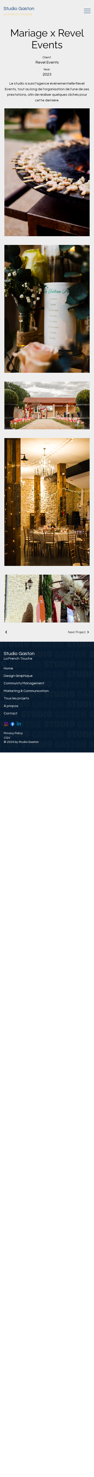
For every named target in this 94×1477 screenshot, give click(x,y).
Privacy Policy (13, 733)
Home (8, 668)
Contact (10, 713)
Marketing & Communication (26, 691)
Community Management (24, 683)
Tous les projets (16, 698)
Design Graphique (18, 676)
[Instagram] (6, 723)
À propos (11, 706)
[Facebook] (12, 723)
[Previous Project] (6, 632)
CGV (7, 737)
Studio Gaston (18, 8)
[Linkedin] (18, 723)
